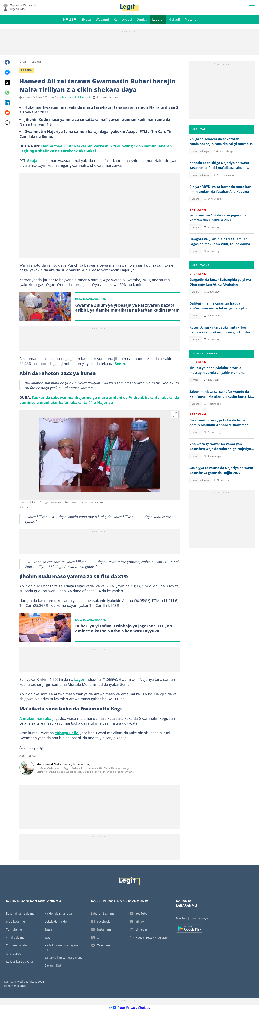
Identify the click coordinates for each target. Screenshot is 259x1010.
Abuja (32, 160)
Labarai (157, 19)
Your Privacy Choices (134, 1007)
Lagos (79, 679)
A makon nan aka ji (37, 718)
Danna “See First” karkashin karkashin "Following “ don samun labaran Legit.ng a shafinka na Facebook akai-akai (95, 148)
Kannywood (123, 19)
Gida (22, 61)
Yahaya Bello (67, 732)
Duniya (142, 19)
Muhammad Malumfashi (76, 97)
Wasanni (102, 19)
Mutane (190, 19)
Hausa (69, 19)
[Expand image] (175, 414)
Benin (119, 363)
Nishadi (174, 19)
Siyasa (86, 19)
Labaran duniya (200, 151)
